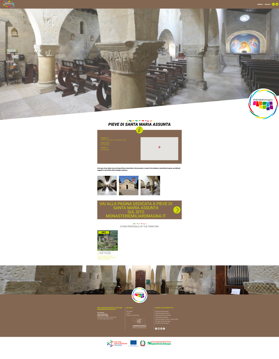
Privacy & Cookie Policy (132, 315)
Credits (128, 313)
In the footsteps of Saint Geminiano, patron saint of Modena (107, 257)
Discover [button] (267, 4)
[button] (273, 4)
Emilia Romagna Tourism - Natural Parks (166, 319)
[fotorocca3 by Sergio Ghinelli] (107, 185)
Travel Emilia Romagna (161, 317)
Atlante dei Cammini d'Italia (163, 315)
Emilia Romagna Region (162, 311)
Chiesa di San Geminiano (107, 249)
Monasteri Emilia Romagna (163, 321)
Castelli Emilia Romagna (162, 323)
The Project (129, 311)
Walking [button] (260, 4)
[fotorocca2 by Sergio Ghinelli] (150, 185)
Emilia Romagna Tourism (162, 313)
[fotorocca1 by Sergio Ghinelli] (128, 185)
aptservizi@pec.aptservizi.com (106, 318)
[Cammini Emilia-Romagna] (7, 4)
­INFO (104, 232)
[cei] (139, 322)
